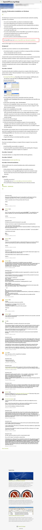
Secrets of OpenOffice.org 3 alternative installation (24, 40)
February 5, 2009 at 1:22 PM (10, 418)
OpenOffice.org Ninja (11, 2)
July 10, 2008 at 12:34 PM (9, 311)
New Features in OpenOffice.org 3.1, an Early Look (17, 498)
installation (4, 186)
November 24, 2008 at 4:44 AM (10, 369)
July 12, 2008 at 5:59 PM (9, 318)
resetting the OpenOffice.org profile (22, 393)
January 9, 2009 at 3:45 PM (10, 380)
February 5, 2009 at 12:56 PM (10, 407)
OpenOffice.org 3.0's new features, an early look (17, 480)
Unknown (7, 260)
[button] (2, 14)
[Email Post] (2, 185)
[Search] (20, 2)
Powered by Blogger (21, 526)
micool (6, 352)
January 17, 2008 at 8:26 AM (10, 217)
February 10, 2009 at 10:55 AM (10, 446)
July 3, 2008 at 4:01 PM (9, 296)
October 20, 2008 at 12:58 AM (10, 349)
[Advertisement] (21, 459)
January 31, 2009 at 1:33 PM (10, 389)
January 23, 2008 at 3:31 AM (10, 235)
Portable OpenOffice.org (15, 159)
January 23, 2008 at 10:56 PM (10, 247)
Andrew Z (7, 238)
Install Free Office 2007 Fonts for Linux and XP (16, 515)
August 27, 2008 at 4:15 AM (10, 334)
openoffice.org (10, 186)
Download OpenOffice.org (9, 76)
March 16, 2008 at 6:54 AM (10, 267)
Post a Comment (5, 448)
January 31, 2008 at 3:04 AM (10, 257)
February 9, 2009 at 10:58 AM (10, 430)
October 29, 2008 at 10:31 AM (10, 355)
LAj (5, 321)
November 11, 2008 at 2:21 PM (10, 362)
